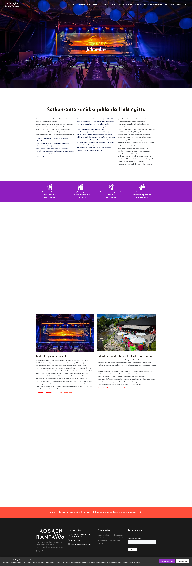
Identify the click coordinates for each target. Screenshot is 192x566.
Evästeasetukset (183, 561)
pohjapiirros (123, 388)
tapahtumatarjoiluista (63, 392)
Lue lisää (137, 562)
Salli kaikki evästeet (167, 561)
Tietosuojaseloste (73, 548)
